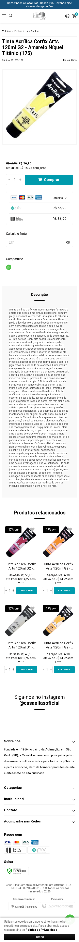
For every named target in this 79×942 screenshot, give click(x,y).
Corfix (74, 60)
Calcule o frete (16, 234)
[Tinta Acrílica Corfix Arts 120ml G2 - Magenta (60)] (20, 559)
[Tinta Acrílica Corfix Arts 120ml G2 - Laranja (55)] (58, 559)
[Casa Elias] (39, 16)
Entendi (39, 937)
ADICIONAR (27, 590)
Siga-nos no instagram (39, 700)
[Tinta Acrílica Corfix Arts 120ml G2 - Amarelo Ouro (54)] (58, 638)
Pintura (18, 31)
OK (68, 242)
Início (8, 31)
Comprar (51, 179)
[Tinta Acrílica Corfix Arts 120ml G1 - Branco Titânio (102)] (20, 638)
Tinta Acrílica (32, 31)
